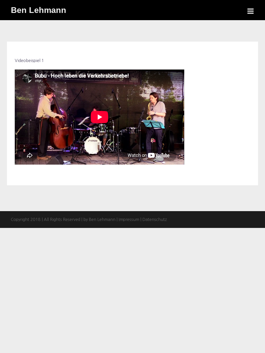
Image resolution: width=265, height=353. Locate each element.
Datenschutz (154, 219)
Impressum (129, 219)
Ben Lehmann (38, 10)
